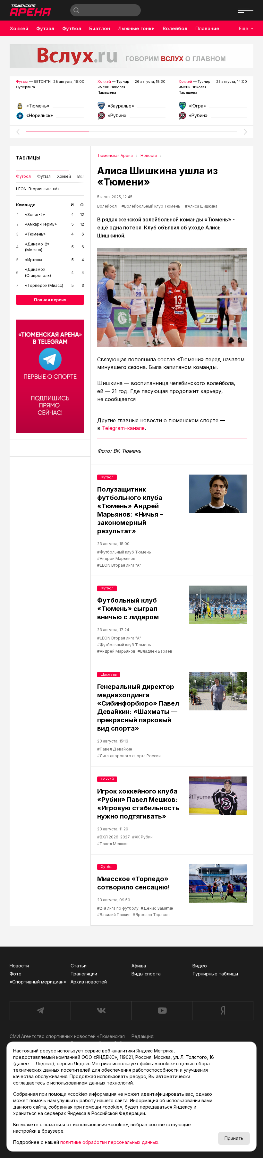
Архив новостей (89, 981)
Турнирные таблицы (215, 973)
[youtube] (162, 1010)
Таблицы (28, 157)
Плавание (207, 28)
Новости (19, 965)
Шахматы (108, 674)
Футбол (71, 28)
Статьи (79, 965)
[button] (18, 132)
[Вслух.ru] (131, 56)
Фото (15, 973)
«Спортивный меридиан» (38, 981)
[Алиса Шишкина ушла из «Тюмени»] (172, 297)
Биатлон (99, 28)
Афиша (139, 965)
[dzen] (222, 1010)
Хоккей (19, 28)
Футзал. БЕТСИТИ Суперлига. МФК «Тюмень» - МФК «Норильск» (50, 108)
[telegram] (40, 1010)
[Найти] (76, 10)
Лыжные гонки (136, 28)
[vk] (101, 1010)
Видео (199, 965)
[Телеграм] (50, 376)
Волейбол (175, 28)
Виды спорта (146, 973)
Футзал (45, 28)
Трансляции (84, 973)
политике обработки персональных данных (109, 1142)
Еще (243, 28)
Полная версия (50, 299)
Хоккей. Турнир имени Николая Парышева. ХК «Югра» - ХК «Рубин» (213, 108)
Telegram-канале (123, 428)
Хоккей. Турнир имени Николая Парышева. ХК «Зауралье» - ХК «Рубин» (132, 108)
